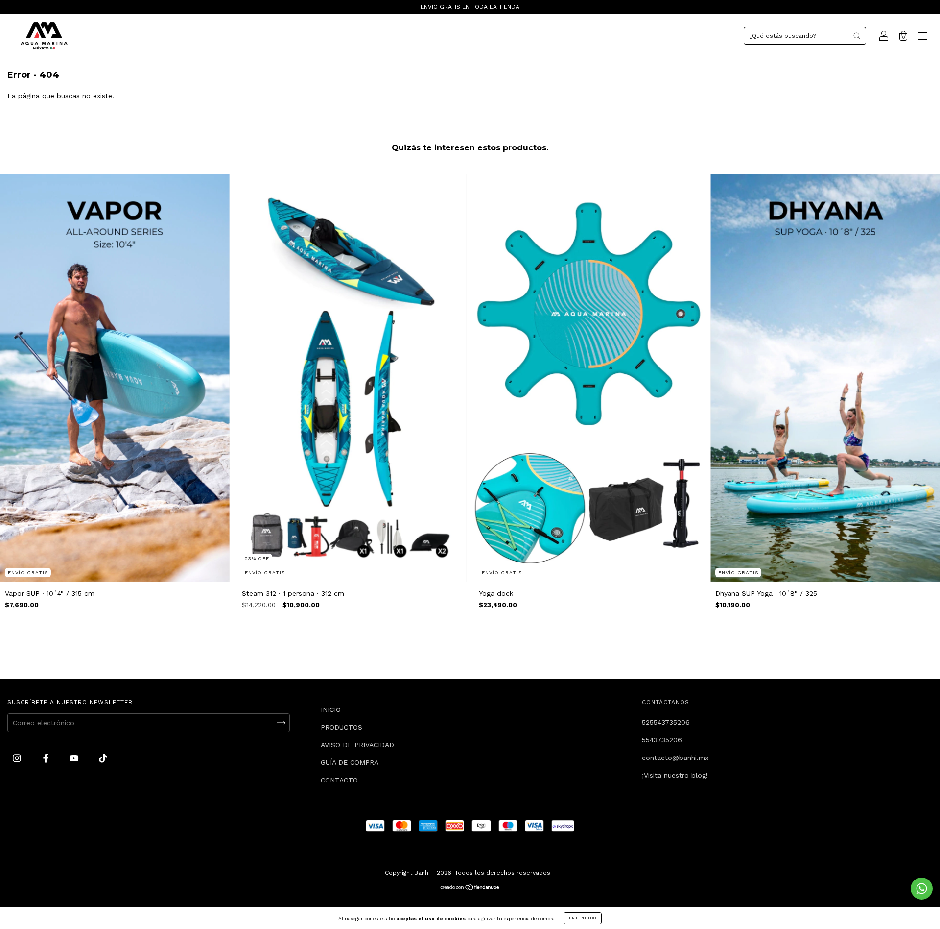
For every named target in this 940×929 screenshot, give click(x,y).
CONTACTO (339, 780)
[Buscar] (856, 35)
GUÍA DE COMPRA (349, 762)
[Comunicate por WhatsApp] (922, 889)
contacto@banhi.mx (675, 757)
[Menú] (923, 37)
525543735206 (666, 722)
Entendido (582, 918)
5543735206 (662, 740)
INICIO (331, 709)
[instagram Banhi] (18, 758)
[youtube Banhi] (75, 758)
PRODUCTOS (341, 727)
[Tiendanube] (470, 888)
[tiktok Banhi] (103, 758)
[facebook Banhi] (47, 758)
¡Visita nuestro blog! (675, 775)
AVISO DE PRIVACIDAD (357, 745)
